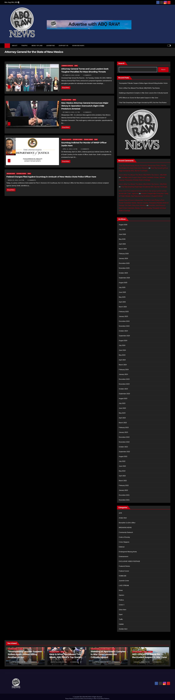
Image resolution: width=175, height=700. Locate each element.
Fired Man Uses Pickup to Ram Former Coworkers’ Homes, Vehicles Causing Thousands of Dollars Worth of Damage (142, 208)
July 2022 (122, 461)
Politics (121, 600)
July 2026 (122, 229)
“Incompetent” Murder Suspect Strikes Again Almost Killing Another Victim (143, 83)
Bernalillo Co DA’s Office (127, 522)
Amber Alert (123, 518)
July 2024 (122, 345)
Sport (120, 614)
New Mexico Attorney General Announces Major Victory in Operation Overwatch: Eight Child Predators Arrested (84, 106)
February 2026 (124, 253)
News (76, 65)
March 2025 (123, 307)
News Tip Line (37, 45)
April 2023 (122, 418)
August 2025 (123, 282)
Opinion (121, 595)
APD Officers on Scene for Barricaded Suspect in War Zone (138, 98)
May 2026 (122, 239)
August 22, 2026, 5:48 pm (17, 662)
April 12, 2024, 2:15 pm (70, 149)
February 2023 (124, 427)
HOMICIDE (122, 576)
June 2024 (122, 350)
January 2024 (123, 374)
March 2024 (123, 364)
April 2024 (122, 360)
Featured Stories (66, 99)
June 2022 (122, 466)
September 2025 (124, 278)
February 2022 (124, 485)
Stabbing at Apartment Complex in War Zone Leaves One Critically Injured (143, 93)
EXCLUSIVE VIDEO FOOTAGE (129, 561)
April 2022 (122, 476)
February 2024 (124, 369)
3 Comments (87, 112)
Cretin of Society (66, 139)
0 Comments (33, 662)
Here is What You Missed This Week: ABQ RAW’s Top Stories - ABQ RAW (143, 175)
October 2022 (123, 447)
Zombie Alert (123, 629)
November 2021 (124, 500)
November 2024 (124, 326)
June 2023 (122, 408)
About (14, 45)
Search (121, 63)
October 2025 (123, 273)
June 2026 (122, 234)
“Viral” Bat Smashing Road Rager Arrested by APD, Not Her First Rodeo (143, 102)
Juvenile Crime (124, 580)
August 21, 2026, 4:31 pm (59, 662)
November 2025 (124, 268)
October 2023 (123, 389)
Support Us (63, 45)
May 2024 (122, 355)
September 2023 (124, 393)
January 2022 (123, 490)
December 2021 (124, 495)
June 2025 (122, 292)
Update (121, 624)
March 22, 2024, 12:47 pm (16, 180)
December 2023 (124, 379)
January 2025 (123, 316)
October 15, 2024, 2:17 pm (71, 112)
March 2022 (123, 480)
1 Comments (87, 75)
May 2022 (122, 471)
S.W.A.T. (122, 605)
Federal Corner (88, 139)
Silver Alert (122, 609)
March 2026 (123, 249)
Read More (65, 87)
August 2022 (123, 456)
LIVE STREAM (124, 585)
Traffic (24, 45)
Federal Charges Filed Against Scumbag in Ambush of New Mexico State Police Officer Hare (51, 177)
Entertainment (123, 556)
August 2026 (123, 224)
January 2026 (123, 258)
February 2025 (124, 311)
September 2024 (124, 336)
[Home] (7, 45)
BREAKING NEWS (11, 173)
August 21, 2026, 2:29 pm (142, 662)
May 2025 (122, 297)
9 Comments (32, 180)
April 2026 (122, 244)
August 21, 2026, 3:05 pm (100, 662)
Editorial (121, 547)
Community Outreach (67, 65)
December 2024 (124, 321)
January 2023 (123, 432)
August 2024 (123, 340)
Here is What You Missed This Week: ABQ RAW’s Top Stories (139, 88)
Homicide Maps (78, 45)
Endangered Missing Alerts (128, 551)
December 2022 (124, 437)
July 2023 (122, 403)
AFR (120, 513)
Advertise (50, 45)
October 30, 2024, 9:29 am (71, 75)
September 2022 (124, 451)
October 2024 (123, 331)
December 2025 (124, 263)
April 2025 (122, 302)
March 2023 (123, 422)
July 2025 (122, 287)
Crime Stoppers (124, 542)
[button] (165, 45)
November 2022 (124, 442)
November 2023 (124, 384)
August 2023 (123, 398)
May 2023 (122, 413)
